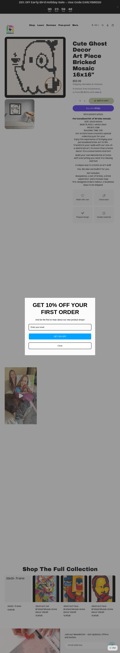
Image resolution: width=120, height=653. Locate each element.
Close (60, 346)
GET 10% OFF (60, 336)
